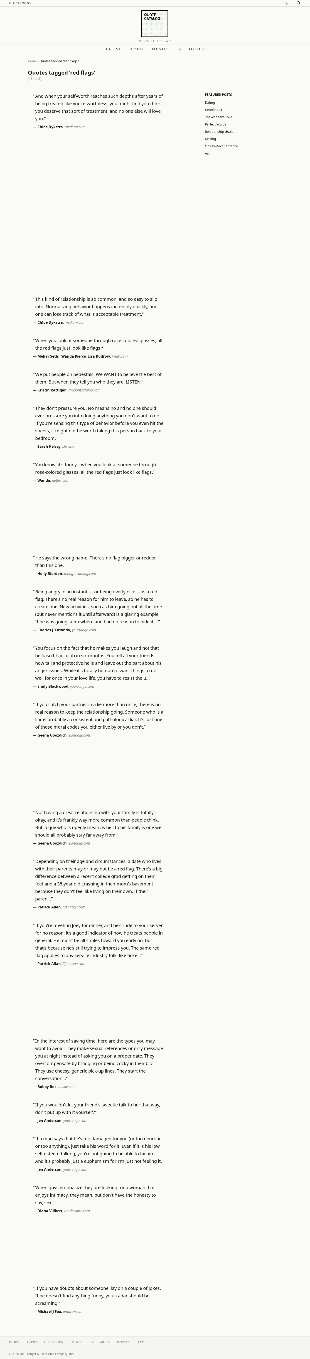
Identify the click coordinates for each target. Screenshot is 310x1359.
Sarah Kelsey (49, 446)
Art (207, 153)
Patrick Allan (49, 907)
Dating (210, 102)
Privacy (123, 1342)
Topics (196, 49)
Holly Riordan (49, 573)
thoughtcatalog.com (85, 390)
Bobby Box (47, 1086)
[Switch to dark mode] (286, 3)
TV (178, 49)
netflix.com (60, 480)
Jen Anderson (49, 1120)
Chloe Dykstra (50, 126)
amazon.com (73, 1311)
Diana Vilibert (49, 1210)
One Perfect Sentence (221, 146)
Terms (141, 1342)
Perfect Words (215, 124)
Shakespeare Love (218, 117)
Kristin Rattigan (52, 390)
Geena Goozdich (52, 735)
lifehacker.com (74, 907)
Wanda (43, 480)
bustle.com (67, 1086)
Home (32, 61)
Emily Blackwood (52, 686)
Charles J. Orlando (53, 629)
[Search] (298, 3)
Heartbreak (213, 110)
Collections (54, 1342)
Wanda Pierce (73, 356)
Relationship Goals (219, 131)
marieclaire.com (77, 1210)
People (136, 49)
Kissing (210, 139)
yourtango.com (84, 629)
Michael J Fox (49, 1311)
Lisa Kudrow (99, 356)
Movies (160, 49)
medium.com (75, 126)
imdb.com (120, 356)
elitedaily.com (79, 735)
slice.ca (68, 446)
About (105, 1342)
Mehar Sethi (48, 356)
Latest (113, 49)
